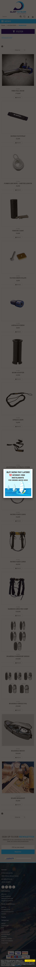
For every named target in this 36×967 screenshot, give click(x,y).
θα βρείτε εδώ (18, 965)
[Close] (32, 469)
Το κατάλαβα (30, 960)
